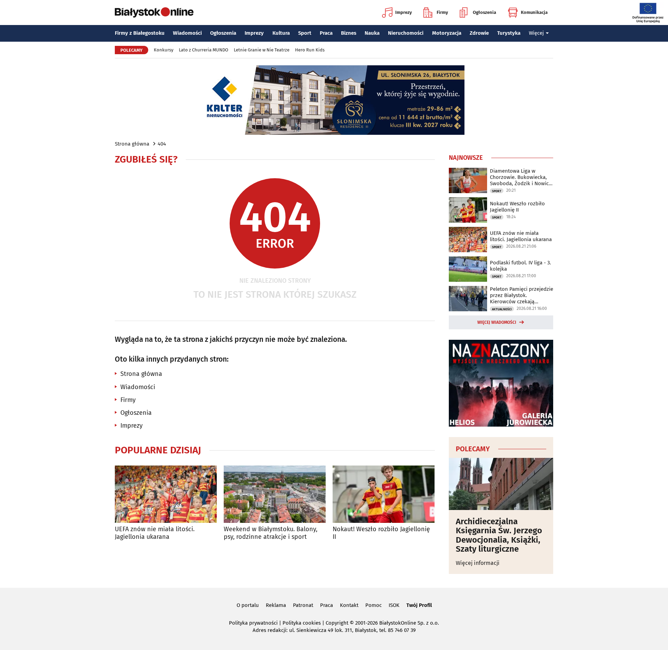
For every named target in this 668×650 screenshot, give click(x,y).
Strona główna (132, 144)
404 (162, 144)
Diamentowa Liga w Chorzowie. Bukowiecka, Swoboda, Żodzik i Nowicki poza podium (521, 177)
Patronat (303, 605)
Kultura (281, 33)
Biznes (348, 33)
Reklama (276, 605)
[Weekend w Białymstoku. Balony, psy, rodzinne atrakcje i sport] (275, 494)
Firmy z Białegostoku (140, 33)
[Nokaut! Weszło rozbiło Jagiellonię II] (384, 494)
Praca (326, 33)
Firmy (442, 12)
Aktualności (502, 309)
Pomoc (373, 605)
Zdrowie (479, 33)
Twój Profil (419, 605)
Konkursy (163, 50)
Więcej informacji (478, 563)
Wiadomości (187, 33)
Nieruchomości (405, 33)
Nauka (372, 33)
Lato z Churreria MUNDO (203, 50)
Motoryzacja (446, 33)
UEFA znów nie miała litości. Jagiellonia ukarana (154, 533)
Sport (304, 33)
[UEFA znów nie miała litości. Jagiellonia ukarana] (166, 494)
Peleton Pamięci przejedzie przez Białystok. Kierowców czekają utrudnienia (521, 295)
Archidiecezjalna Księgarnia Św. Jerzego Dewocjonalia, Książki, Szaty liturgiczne (499, 535)
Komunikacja (534, 12)
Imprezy (403, 12)
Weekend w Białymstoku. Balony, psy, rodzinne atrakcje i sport (270, 533)
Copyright (337, 623)
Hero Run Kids (310, 50)
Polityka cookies (302, 623)
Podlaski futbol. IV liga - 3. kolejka (520, 266)
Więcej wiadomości (496, 322)
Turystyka (508, 33)
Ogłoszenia (484, 12)
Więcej (536, 33)
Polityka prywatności (253, 623)
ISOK (394, 605)
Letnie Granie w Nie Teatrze (261, 50)
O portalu (248, 605)
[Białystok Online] (154, 12)
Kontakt (349, 605)
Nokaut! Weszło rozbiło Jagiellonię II (381, 533)
